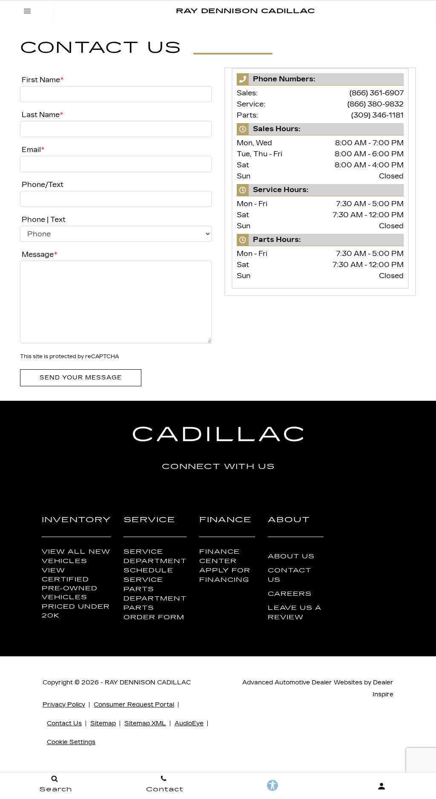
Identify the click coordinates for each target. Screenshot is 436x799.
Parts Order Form (153, 612)
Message (39, 254)
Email (33, 150)
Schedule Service (148, 575)
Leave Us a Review (294, 612)
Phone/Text (42, 185)
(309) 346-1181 (377, 115)
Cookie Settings (71, 742)
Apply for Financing (224, 575)
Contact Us (289, 575)
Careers (290, 594)
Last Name (42, 115)
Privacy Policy (64, 704)
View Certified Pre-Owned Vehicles (70, 584)
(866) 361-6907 (377, 93)
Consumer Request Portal (134, 704)
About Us (291, 556)
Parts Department (154, 593)
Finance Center (219, 556)
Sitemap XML (145, 723)
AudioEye (189, 723)
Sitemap (103, 723)
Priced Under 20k (76, 611)
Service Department (154, 556)
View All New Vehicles (76, 556)
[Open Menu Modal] (27, 11)
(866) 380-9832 (375, 104)
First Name (42, 80)
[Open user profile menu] (381, 786)
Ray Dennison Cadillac (148, 682)
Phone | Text (44, 220)
